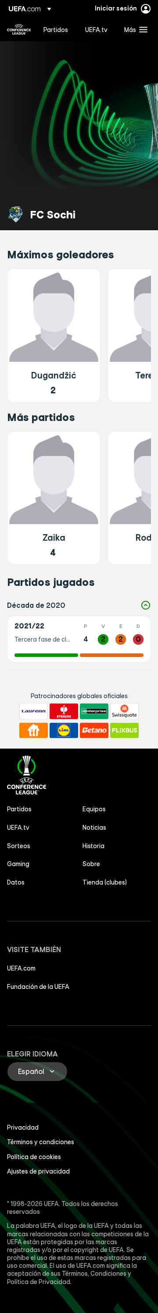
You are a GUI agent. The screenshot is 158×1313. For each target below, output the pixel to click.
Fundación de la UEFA (38, 986)
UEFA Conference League (19, 29)
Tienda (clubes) (105, 882)
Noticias (94, 827)
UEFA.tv (18, 827)
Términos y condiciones (40, 1141)
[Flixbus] (124, 731)
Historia (93, 845)
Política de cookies (34, 1156)
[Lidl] (64, 731)
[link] (56, 29)
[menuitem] (57, 29)
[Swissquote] (124, 711)
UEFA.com (21, 968)
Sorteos (18, 845)
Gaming (18, 863)
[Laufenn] (33, 711)
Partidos (19, 809)
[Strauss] (64, 711)
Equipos (94, 809)
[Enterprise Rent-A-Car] (94, 711)
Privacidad (23, 1127)
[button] (133, 29)
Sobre (91, 863)
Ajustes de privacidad (38, 1171)
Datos (16, 882)
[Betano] (94, 731)
